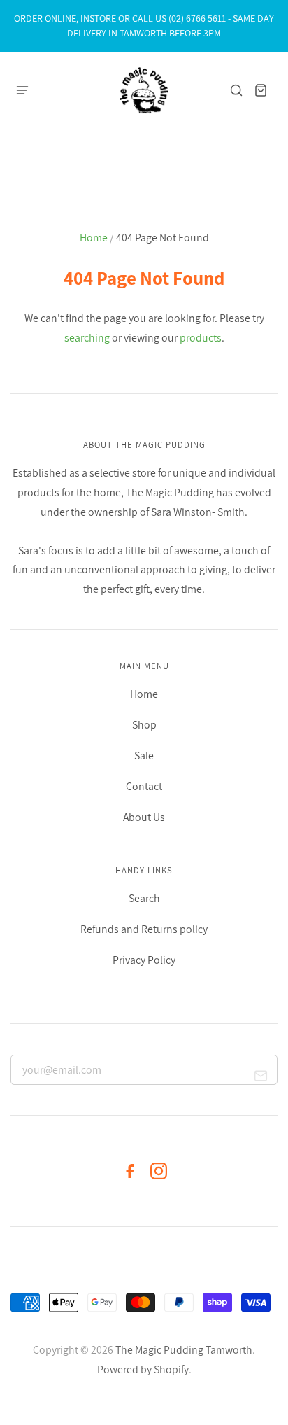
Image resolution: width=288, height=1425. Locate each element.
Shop (144, 724)
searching (87, 337)
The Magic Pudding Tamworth (183, 1349)
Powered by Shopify (143, 1369)
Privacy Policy (144, 960)
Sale (144, 755)
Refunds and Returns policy (144, 929)
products (201, 337)
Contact (144, 786)
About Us (144, 817)
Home (94, 237)
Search (144, 898)
